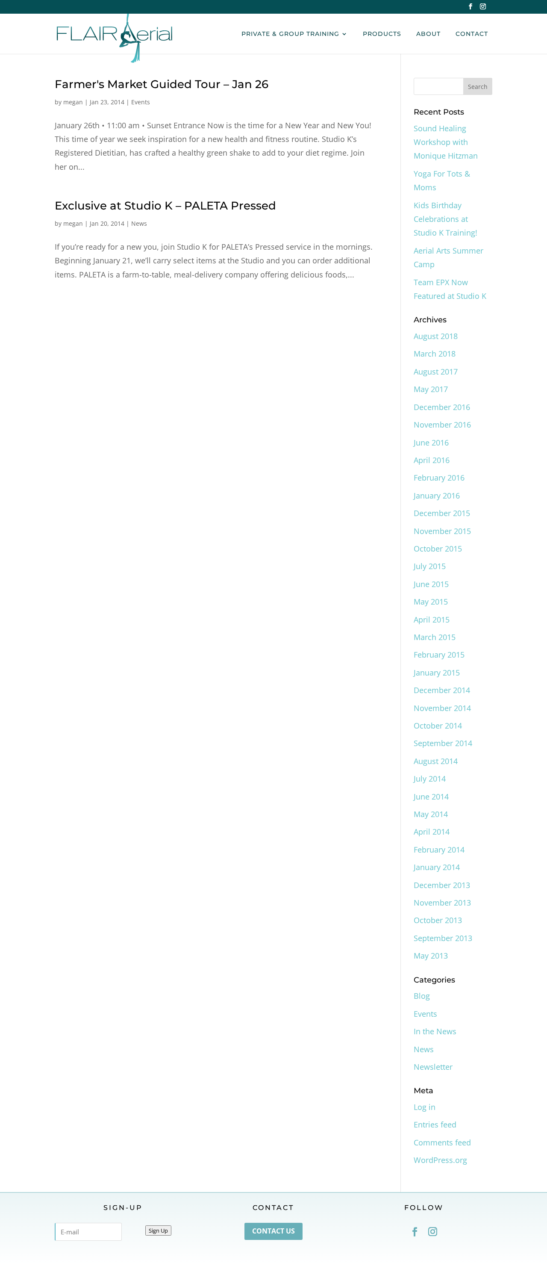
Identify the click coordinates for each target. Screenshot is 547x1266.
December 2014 (442, 690)
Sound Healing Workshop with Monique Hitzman (446, 142)
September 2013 (443, 938)
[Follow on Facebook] (415, 1232)
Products (382, 34)
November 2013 (442, 902)
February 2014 (439, 849)
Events (140, 102)
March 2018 (435, 353)
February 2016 (439, 477)
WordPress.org (440, 1160)
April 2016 (432, 460)
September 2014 (443, 743)
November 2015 (442, 531)
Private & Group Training (290, 34)
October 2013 (438, 920)
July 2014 (430, 778)
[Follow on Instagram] (433, 1232)
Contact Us (273, 1231)
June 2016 (431, 442)
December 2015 (442, 513)
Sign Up (158, 1230)
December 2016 (442, 407)
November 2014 (442, 708)
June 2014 (431, 796)
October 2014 (438, 725)
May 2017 (431, 389)
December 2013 (442, 885)
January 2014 (437, 867)
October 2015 (438, 548)
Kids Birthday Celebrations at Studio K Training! (445, 219)
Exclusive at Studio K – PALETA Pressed (165, 205)
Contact (472, 34)
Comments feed (442, 1142)
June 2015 (431, 584)
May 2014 (431, 814)
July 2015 (430, 566)
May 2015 (431, 601)
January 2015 (437, 672)
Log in (424, 1107)
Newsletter (433, 1067)
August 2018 (436, 336)
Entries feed (435, 1124)
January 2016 (437, 495)
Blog (422, 996)
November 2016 (442, 424)
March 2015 (435, 637)
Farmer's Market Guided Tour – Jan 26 (161, 84)
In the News (435, 1031)
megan (73, 102)
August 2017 (436, 371)
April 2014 (432, 831)
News (139, 223)
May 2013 (431, 955)
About (428, 34)
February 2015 (439, 654)
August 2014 (436, 761)
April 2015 (432, 619)
